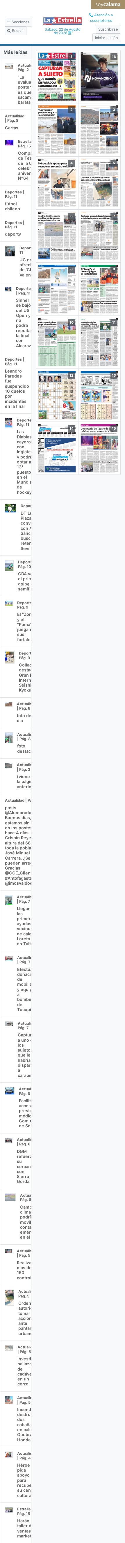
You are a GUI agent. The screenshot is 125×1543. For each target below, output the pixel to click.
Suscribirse (108, 29)
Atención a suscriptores (101, 18)
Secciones (19, 22)
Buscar (17, 31)
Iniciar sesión (106, 38)
